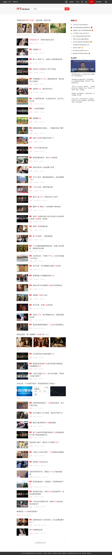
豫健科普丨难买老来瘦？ (27, 511)
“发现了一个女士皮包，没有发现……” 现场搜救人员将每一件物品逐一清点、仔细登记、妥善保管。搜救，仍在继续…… (83, 88)
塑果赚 (36, 118)
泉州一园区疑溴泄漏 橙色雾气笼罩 (81, 36)
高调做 (36, 49)
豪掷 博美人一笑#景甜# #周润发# (46, 206)
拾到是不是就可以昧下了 (43, 138)
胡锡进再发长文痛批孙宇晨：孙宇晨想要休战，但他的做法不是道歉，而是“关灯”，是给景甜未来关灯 (83, 81)
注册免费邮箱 (98, 1)
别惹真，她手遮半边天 (42, 89)
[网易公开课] (72, 2)
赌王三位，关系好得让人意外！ (45, 197)
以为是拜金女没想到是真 (43, 354)
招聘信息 (55, 553)
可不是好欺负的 (40, 148)
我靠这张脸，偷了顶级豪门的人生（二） (33, 334)
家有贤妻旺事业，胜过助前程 (44, 157)
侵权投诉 (89, 553)
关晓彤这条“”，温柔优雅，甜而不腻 (34, 20)
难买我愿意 (38, 108)
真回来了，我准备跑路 (42, 236)
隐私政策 (64, 553)
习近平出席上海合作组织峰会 (80, 24)
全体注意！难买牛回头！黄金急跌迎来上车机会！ (36, 383)
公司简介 (45, 553)
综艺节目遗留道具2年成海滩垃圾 (81, 42)
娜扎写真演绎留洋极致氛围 (44, 422)
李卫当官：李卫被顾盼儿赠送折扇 (46, 266)
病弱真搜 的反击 (40, 462)
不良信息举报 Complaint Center (74, 553)
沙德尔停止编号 (77, 47)
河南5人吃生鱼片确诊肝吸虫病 (80, 39)
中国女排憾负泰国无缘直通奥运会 (81, 27)
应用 (9, 1)
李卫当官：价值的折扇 (42, 305)
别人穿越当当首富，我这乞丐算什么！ (48, 413)
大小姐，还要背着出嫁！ (43, 187)
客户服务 (60, 553)
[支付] (82, 2)
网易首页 (5, 1)
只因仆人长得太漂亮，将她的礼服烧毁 (48, 452)
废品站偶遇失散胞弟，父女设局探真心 (48, 324)
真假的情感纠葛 (40, 226)
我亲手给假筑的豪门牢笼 (43, 167)
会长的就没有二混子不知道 (44, 69)
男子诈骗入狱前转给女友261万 (81, 50)
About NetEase (39, 553)
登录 (92, 1)
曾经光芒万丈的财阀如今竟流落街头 (47, 285)
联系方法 (50, 553)
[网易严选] (77, 2)
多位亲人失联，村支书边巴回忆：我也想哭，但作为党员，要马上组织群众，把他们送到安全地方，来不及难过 (83, 100)
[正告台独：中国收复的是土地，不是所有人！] (83, 66)
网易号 (18, 35)
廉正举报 (84, 553)
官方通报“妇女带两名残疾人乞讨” (81, 45)
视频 (31, 53)
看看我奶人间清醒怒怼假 (43, 275)
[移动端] (66, 2)
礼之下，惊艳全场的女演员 (41, 40)
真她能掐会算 (35, 530)
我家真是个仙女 (40, 295)
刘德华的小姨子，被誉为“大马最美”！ (44, 442)
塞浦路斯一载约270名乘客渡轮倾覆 (82, 30)
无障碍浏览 (15, 1)
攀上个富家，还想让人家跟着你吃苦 (47, 59)
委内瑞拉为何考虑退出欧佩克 (80, 53)
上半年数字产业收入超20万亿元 (81, 33)
